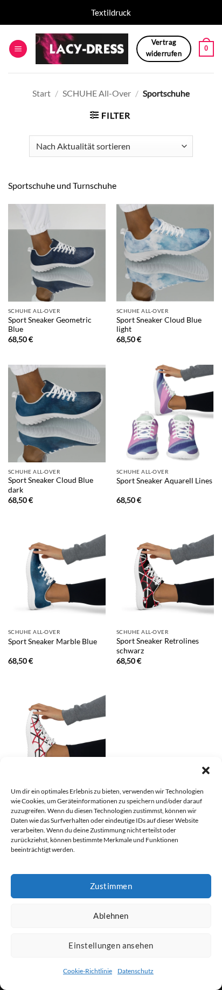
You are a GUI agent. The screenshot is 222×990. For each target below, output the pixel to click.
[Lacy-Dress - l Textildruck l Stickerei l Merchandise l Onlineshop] (82, 48)
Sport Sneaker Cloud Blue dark (50, 485)
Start (41, 93)
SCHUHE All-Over (97, 93)
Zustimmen (111, 886)
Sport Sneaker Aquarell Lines (164, 480)
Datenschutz (135, 971)
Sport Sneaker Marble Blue (52, 641)
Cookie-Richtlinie (87, 971)
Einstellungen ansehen (110, 945)
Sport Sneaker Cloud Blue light (159, 325)
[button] (205, 770)
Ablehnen (111, 915)
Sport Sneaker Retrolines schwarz (157, 646)
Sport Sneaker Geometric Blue (50, 325)
